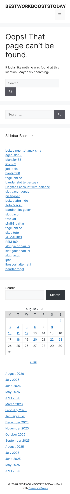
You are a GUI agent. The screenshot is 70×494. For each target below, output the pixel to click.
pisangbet (12, 196)
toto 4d (10, 219)
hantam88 (12, 173)
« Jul (33, 362)
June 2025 (13, 459)
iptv (8, 260)
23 (60, 339)
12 (26, 333)
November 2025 (17, 428)
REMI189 (11, 242)
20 (35, 339)
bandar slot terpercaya (21, 182)
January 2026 (15, 416)
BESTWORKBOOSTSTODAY (35, 6)
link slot (10, 164)
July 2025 (12, 452)
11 (18, 333)
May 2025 (12, 465)
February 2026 (16, 410)
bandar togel (14, 269)
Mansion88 (13, 159)
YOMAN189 (13, 237)
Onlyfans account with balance (27, 187)
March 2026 (14, 404)
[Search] (10, 91)
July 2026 (12, 380)
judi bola (11, 169)
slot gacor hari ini (17, 246)
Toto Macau (13, 205)
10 (9, 333)
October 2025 (15, 434)
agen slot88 (13, 155)
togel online (13, 178)
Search (10, 288)
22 (52, 339)
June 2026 (13, 386)
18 (18, 339)
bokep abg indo (16, 200)
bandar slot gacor (18, 210)
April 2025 (12, 471)
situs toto (12, 232)
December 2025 (17, 422)
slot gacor (12, 214)
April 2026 (12, 398)
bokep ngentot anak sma (23, 150)
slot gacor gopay (17, 191)
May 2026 (12, 392)
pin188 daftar (14, 223)
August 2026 (14, 373)
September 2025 (17, 440)
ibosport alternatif (18, 264)
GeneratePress (38, 488)
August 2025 (14, 446)
